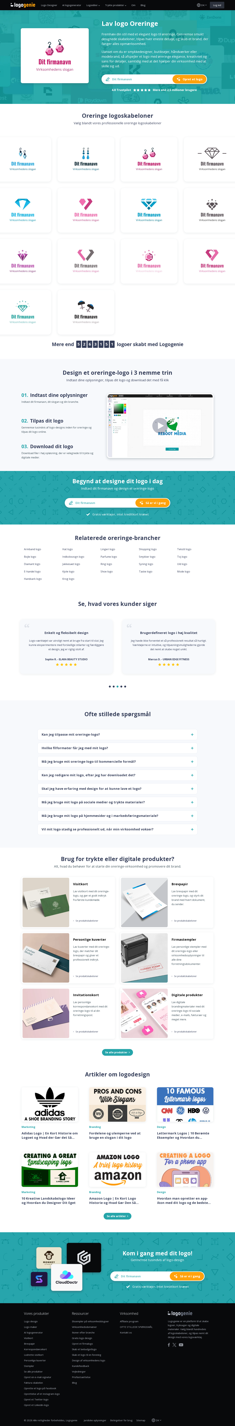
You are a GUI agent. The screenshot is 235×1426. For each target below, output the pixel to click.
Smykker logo (147, 556)
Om (133, 5)
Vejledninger (79, 1371)
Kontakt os (126, 1332)
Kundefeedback (80, 1366)
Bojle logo (30, 556)
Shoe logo (107, 571)
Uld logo (182, 564)
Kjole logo (68, 571)
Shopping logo (148, 549)
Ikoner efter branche (83, 1332)
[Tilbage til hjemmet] (23, 5)
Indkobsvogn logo (73, 556)
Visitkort (28, 1338)
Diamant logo (32, 564)
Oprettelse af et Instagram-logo (42, 1393)
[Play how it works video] (160, 426)
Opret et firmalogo (82, 1343)
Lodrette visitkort (33, 1354)
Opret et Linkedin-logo (36, 1405)
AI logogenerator (71, 5)
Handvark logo (33, 579)
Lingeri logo (108, 549)
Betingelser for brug (121, 1420)
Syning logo (146, 564)
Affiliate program (129, 1321)
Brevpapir (29, 1343)
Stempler (29, 1366)
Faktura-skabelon (33, 1382)
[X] (174, 1345)
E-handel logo (32, 571)
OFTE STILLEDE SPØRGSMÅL (136, 1326)
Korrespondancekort (35, 1349)
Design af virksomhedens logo (88, 1360)
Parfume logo (109, 556)
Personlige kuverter (35, 1360)
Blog (143, 5)
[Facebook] (169, 1345)
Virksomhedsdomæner (84, 1326)
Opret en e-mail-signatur (37, 1377)
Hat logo (67, 549)
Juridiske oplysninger (95, 1420)
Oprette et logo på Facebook (40, 1388)
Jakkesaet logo (71, 564)
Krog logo (68, 579)
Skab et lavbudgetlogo (84, 1349)
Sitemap (140, 1420)
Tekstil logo (184, 549)
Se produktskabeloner (85, 920)
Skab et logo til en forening (86, 1354)
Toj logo (182, 556)
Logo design (31, 1321)
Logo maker (30, 1326)
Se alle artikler (116, 1216)
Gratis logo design (82, 1338)
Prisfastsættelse (81, 1377)
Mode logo (183, 571)
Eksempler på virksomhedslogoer (90, 1321)
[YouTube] (181, 1344)
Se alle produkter (33, 1371)
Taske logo (145, 571)
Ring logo (106, 564)
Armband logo (32, 549)
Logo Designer (49, 5)
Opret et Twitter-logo (36, 1399)
